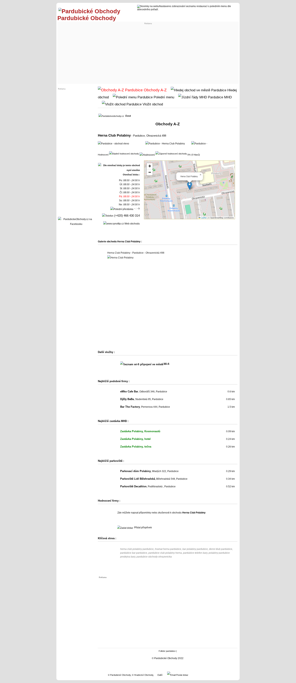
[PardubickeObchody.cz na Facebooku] (76, 224)
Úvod (128, 116)
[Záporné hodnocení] (171, 153)
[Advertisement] (148, 53)
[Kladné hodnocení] (124, 153)
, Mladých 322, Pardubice (149, 471)
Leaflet (203, 217)
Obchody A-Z (155, 90)
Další (159, 675)
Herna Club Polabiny (114, 135)
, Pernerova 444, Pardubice (145, 406)
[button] (189, 186)
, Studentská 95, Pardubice (141, 399)
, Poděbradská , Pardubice (148, 486)
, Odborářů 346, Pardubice (143, 391)
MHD (227, 97)
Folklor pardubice (167, 651)
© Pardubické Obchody (119, 675)
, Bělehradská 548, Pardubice (153, 478)
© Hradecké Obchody (142, 675)
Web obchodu (132, 223)
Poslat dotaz (182, 675)
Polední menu (163, 97)
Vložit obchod (152, 104)
